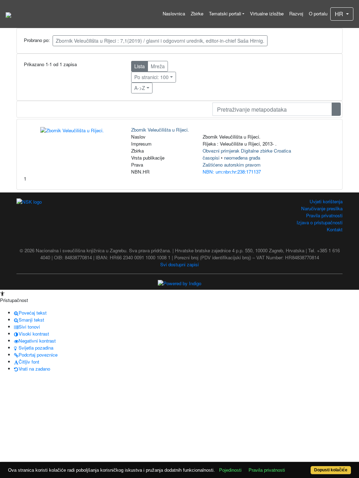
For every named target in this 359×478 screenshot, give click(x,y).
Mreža (158, 66)
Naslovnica (174, 13)
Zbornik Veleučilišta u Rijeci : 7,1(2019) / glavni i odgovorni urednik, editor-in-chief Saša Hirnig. (160, 40)
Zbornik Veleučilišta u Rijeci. (160, 129)
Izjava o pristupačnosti (320, 222)
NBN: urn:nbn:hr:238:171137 (232, 171)
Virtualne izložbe (267, 13)
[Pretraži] (336, 109)
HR (340, 14)
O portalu (318, 13)
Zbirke (197, 13)
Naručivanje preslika (322, 208)
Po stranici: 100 (151, 76)
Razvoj (296, 13)
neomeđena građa (242, 157)
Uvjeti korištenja (326, 201)
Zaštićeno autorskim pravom (231, 164)
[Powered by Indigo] (179, 283)
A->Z (139, 87)
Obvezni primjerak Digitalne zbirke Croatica (247, 150)
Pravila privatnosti (324, 215)
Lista (139, 66)
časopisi (211, 157)
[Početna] (8, 14)
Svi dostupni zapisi (179, 264)
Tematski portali (225, 13)
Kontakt (335, 229)
